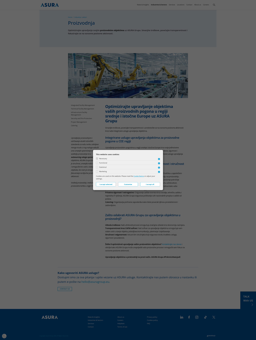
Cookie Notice (139, 176)
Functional (103, 163)
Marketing (103, 171)
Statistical (102, 167)
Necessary (103, 158)
